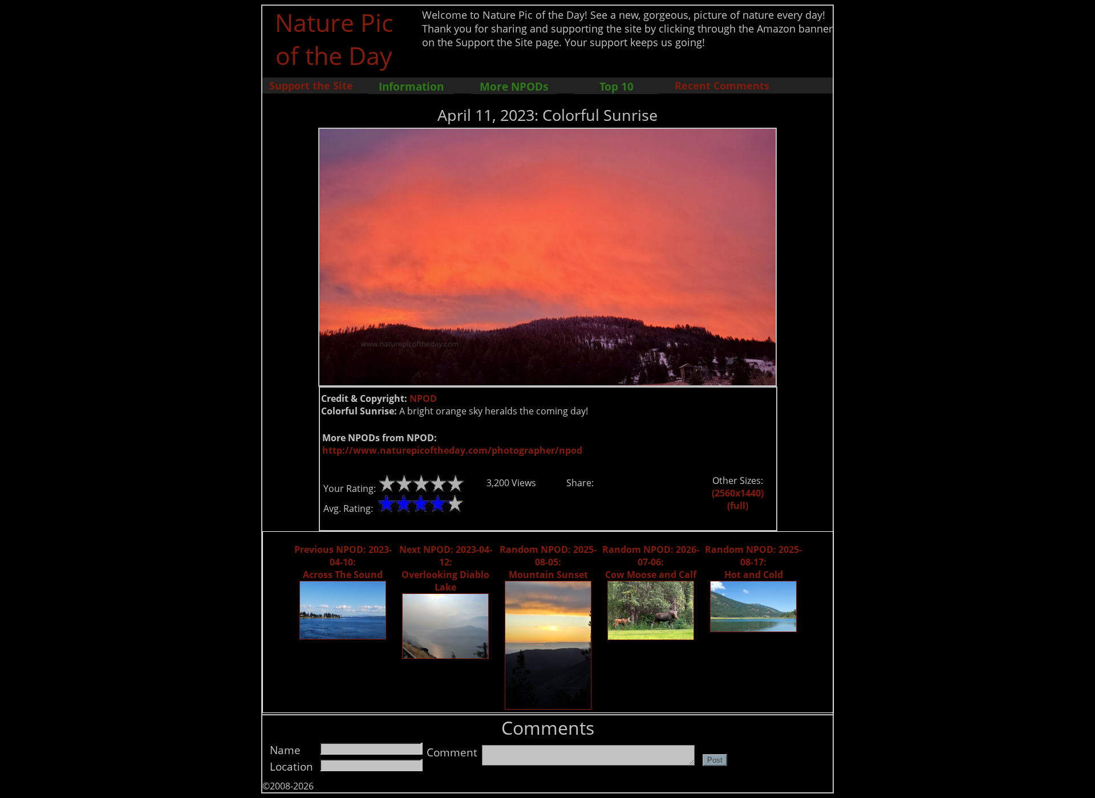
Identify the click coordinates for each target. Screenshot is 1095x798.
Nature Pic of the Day (334, 39)
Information (411, 86)
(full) (737, 505)
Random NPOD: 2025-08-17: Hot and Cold (753, 562)
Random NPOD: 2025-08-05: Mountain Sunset (548, 562)
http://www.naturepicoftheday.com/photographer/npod (452, 450)
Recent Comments (722, 85)
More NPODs (514, 86)
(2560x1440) (738, 493)
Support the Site (311, 85)
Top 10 (616, 86)
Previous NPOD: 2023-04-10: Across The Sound (343, 562)
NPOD (423, 398)
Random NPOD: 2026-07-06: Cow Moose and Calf (650, 562)
